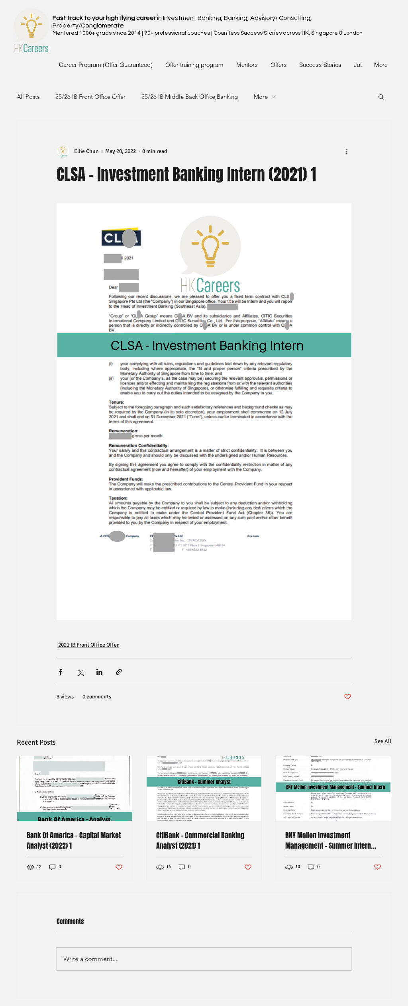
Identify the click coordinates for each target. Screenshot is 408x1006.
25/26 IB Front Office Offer (90, 96)
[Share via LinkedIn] (99, 672)
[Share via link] (119, 672)
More (261, 96)
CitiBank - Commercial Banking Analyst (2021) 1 (200, 840)
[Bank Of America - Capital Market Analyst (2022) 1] (74, 788)
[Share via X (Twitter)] (80, 672)
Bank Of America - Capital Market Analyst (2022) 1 (74, 840)
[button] (381, 96)
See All (383, 741)
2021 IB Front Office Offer (88, 644)
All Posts (28, 96)
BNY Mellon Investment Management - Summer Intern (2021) (328, 840)
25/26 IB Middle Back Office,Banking (189, 96)
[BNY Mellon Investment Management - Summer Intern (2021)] (333, 788)
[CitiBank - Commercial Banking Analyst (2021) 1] (204, 788)
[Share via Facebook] (60, 672)
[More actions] (346, 151)
